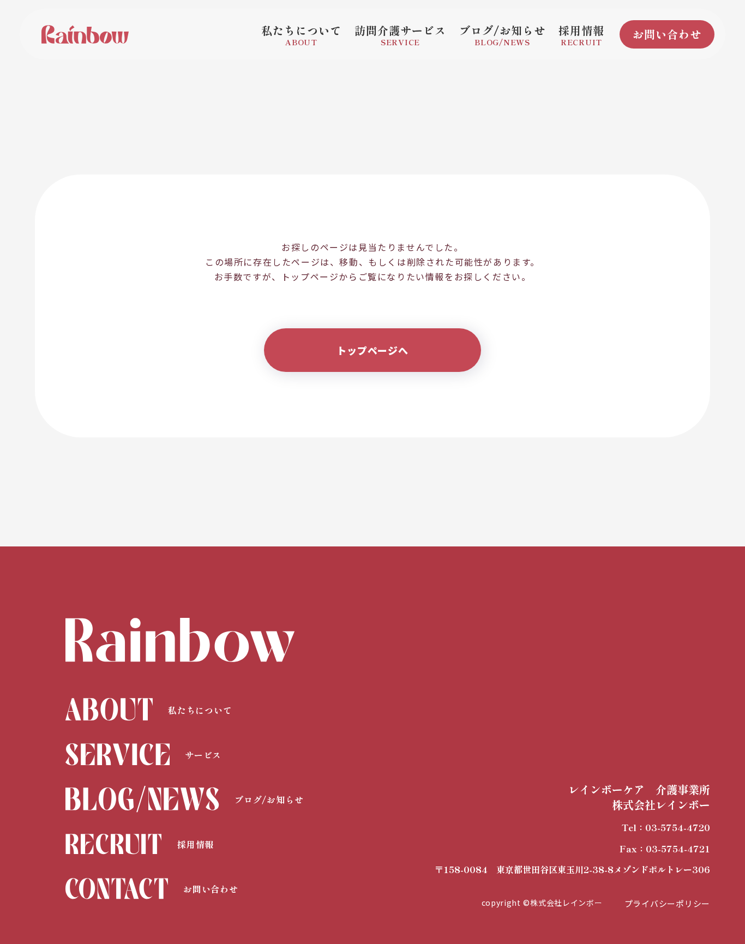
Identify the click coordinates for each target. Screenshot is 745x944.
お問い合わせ (667, 34)
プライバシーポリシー (667, 903)
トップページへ (372, 350)
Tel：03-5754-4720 (666, 827)
